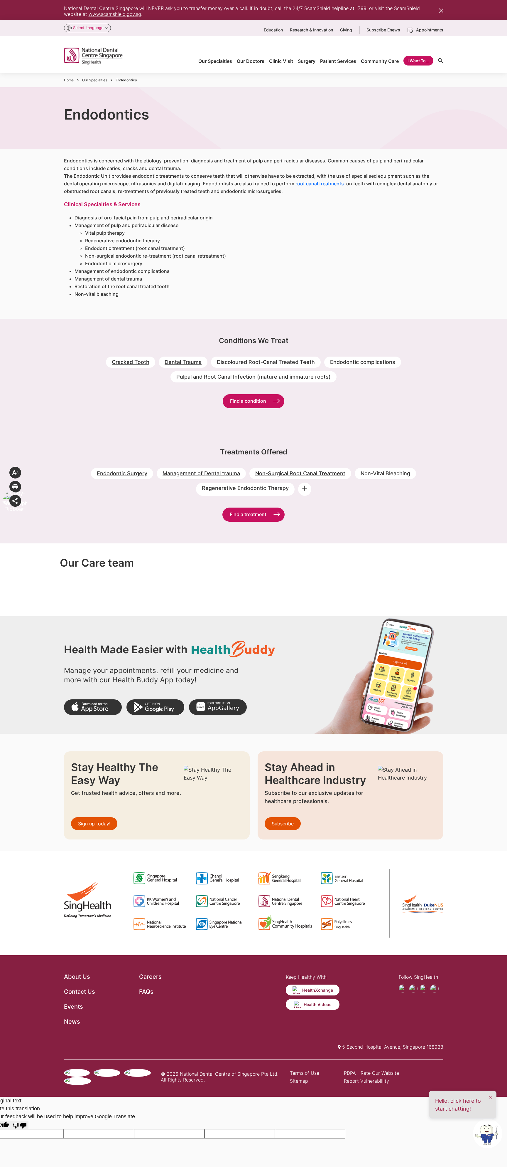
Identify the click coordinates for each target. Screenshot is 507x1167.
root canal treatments (319, 184)
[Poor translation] (19, 1125)
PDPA (350, 1073)
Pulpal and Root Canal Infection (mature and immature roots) (253, 377)
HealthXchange (317, 990)
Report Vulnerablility (366, 1081)
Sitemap (299, 1081)
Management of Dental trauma (201, 473)
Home (69, 80)
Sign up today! (94, 824)
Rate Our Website (380, 1073)
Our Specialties (94, 80)
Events (73, 1006)
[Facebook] (403, 989)
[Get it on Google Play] (155, 707)
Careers (150, 976)
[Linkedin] (434, 989)
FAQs (146, 991)
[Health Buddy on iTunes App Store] (93, 707)
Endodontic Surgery (122, 473)
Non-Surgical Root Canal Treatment (300, 473)
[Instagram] (424, 989)
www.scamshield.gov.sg (115, 14)
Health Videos (318, 1004)
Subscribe (283, 824)
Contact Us (79, 991)
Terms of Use (304, 1073)
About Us (77, 976)
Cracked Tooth (130, 362)
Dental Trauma (183, 362)
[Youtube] (413, 989)
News (72, 1021)
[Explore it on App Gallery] (218, 707)
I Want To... (418, 60)
